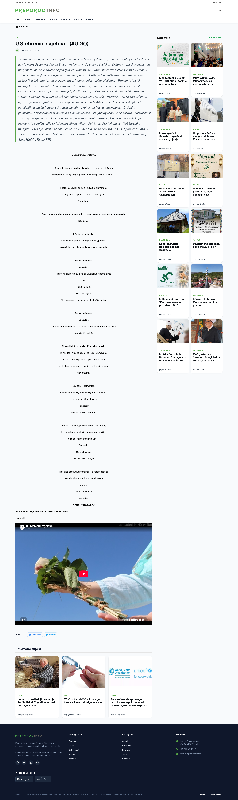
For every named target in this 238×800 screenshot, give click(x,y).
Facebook (36, 634)
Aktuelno (126, 741)
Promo (89, 19)
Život (18, 37)
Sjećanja (126, 759)
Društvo (53, 19)
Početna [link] (23, 26)
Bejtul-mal (126, 745)
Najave (196, 185)
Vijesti (27, 19)
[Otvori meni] (18, 19)
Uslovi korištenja (215, 794)
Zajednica (39, 19)
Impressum (200, 794)
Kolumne (126, 750)
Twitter (52, 634)
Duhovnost (74, 750)
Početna (72, 741)
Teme (124, 754)
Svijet (196, 129)
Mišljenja (65, 19)
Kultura (72, 754)
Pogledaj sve (216, 38)
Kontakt (218, 2)
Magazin (78, 19)
